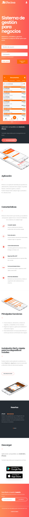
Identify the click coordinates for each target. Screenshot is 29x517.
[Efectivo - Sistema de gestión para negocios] (8, 2)
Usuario (3, 44)
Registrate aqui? (22, 61)
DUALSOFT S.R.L (23, 508)
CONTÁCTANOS (14, 511)
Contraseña (4, 51)
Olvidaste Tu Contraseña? (7, 57)
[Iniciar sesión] (26, 2)
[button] (13, 428)
